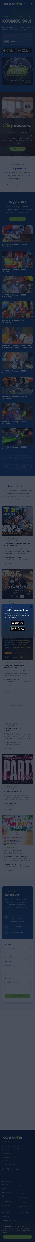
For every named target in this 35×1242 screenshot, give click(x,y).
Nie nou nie (18, 634)
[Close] (31, 606)
